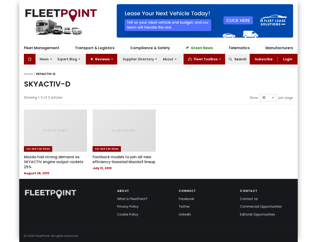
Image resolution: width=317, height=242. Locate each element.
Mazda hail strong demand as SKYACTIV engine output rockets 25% (53, 162)
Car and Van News (38, 149)
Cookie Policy (127, 214)
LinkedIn (185, 214)
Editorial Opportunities (257, 214)
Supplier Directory (138, 59)
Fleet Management (41, 47)
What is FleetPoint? (132, 199)
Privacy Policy (128, 206)
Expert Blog (67, 59)
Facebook (186, 199)
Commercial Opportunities (261, 206)
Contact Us (249, 199)
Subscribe (264, 59)
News (44, 59)
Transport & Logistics (95, 47)
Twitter (184, 206)
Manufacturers (279, 47)
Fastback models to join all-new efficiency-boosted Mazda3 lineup (124, 160)
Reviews (102, 59)
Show (254, 98)
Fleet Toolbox (206, 59)
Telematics (239, 47)
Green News (202, 47)
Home (28, 74)
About (168, 59)
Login (287, 59)
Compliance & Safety (150, 47)
